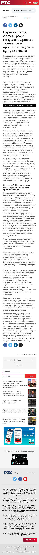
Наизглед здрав (19, 512)
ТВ (4, 515)
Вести (5, 489)
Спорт (4, 499)
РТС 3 (21, 515)
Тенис (27, 499)
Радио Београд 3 (11, 525)
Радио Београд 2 (30, 523)
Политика (13, 489)
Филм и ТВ (16, 508)
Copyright (17, 547)
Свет (27, 489)
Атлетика (24, 500)
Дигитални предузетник (10, 510)
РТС (4, 533)
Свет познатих (29, 507)
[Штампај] (21, 25)
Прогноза (9, 360)
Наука (24, 508)
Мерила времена (10, 492)
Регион (21, 489)
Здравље (7, 508)
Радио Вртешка (16, 528)
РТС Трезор (25, 518)
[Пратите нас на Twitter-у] (15, 479)
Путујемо (18, 507)
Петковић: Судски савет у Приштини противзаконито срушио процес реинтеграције (13, 393)
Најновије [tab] (7, 371)
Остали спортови (13, 502)
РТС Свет (28, 515)
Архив (19, 529)
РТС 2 (14, 515)
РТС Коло (15, 518)
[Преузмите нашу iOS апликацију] (19, 457)
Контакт (11, 533)
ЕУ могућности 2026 (25, 494)
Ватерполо (15, 500)
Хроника (13, 491)
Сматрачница (20, 494)
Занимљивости (23, 505)
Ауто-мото (33, 500)
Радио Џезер (29, 528)
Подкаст (30, 494)
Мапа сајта (30, 540)
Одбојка (34, 499)
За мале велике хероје (29, 510)
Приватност (8, 547)
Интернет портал (24, 535)
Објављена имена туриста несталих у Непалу (12, 402)
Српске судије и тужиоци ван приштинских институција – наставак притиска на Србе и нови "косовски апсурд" (15, 384)
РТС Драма (15, 517)
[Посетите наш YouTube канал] (25, 479)
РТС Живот (25, 517)
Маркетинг (19, 533)
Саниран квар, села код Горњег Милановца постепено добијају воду (14, 421)
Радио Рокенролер (21, 526)
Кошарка (19, 499)
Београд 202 (23, 525)
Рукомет (6, 500)
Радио (5, 523)
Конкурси (12, 535)
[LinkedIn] (16, 25)
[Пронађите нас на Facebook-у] (20, 479)
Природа (31, 508)
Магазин (6, 505)
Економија (30, 491)
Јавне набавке (30, 533)
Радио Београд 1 (15, 523)
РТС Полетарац (22, 520)
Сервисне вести (8, 494)
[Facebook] (5, 25)
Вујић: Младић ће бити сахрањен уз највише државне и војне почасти (15, 411)
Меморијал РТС (27, 502)
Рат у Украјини (23, 492)
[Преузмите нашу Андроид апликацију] (19, 462)
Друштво (21, 491)
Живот (13, 505)
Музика (33, 505)
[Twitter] (10, 25)
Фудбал (11, 499)
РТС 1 (8, 515)
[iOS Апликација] (19, 436)
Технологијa (9, 507)
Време (32, 492)
